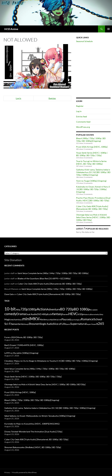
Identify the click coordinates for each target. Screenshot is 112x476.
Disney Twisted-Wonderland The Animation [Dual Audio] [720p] (33, 431)
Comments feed (83, 121)
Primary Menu (108, 28)
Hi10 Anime (11, 29)
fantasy (57, 314)
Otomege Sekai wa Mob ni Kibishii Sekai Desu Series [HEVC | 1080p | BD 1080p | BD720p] (93, 217)
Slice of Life (59, 323)
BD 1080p (82, 309)
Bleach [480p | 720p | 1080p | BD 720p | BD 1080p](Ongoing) (91, 139)
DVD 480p (42, 314)
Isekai (97, 314)
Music (48, 320)
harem (65, 314)
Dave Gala (9, 294)
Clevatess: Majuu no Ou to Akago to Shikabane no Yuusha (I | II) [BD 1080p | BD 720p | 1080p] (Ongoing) (51, 361)
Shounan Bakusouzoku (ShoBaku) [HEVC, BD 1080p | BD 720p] (32, 447)
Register (52, 98)
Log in (79, 111)
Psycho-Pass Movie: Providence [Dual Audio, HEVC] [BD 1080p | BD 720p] (93, 199)
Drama (21, 314)
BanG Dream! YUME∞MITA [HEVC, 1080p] (23, 345)
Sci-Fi (7, 323)
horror (93, 314)
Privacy (7, 472)
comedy (10, 314)
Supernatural (78, 323)
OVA (59, 320)
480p (18, 309)
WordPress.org (83, 127)
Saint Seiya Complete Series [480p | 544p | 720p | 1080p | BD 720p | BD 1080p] (53, 273)
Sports (68, 324)
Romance (87, 319)
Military (19, 320)
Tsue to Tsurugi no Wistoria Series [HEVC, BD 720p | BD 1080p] (91, 162)
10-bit (10, 308)
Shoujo (26, 324)
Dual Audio (31, 314)
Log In (18, 98)
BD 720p (67, 309)
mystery (54, 319)
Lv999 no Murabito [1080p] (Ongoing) (21, 353)
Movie (42, 319)
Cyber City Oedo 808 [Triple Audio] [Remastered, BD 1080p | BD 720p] (92, 207)
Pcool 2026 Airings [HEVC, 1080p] (91, 147)
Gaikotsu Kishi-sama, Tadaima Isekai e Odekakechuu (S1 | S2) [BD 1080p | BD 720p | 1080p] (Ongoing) (93, 172)
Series (21, 324)
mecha (13, 319)
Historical (87, 314)
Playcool (65, 319)
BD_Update (94, 310)
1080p (32, 309)
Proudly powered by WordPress (24, 472)
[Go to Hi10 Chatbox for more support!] (37, 66)
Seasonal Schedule (84, 41)
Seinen (14, 323)
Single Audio (46, 323)
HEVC (73, 314)
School (98, 319)
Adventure (53, 309)
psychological (75, 320)
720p (24, 309)
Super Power (91, 324)
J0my (101, 314)
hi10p (80, 314)
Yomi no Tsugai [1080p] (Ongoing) (91, 181)
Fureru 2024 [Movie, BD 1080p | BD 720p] (23, 337)
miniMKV (30, 318)
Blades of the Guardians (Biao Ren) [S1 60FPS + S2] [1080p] (44, 278)
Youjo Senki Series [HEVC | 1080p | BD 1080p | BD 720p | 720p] (91, 154)
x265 (100, 323)
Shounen (34, 323)
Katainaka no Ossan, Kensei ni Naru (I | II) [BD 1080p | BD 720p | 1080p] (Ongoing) (93, 189)
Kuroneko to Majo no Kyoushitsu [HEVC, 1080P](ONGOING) (32, 423)
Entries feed (81, 116)
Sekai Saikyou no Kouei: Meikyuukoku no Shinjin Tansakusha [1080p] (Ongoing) (39, 416)
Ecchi (49, 314)
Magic (7, 319)
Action (42, 309)
